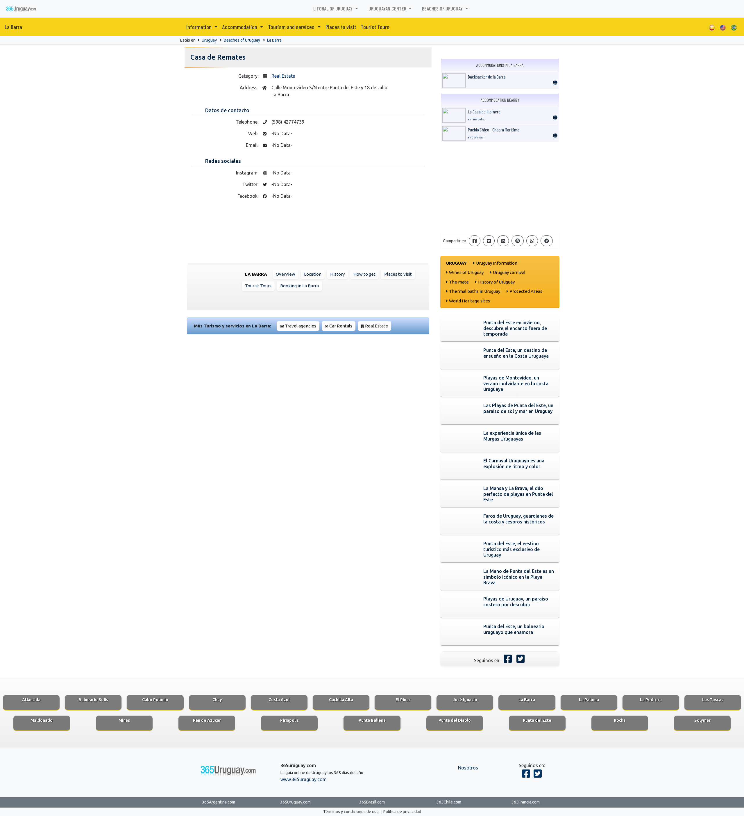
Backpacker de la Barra (487, 76)
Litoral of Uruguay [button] (333, 8)
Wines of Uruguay (466, 272)
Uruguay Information (496, 263)
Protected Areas (525, 291)
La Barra (13, 26)
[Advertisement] (499, 187)
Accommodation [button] (240, 26)
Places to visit (341, 26)
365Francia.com (526, 802)
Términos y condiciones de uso (351, 811)
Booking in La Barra (299, 285)
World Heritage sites (469, 300)
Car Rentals (340, 325)
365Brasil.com (372, 802)
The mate (459, 281)
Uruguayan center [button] (388, 8)
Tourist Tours (375, 26)
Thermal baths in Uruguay (474, 291)
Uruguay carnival (509, 272)
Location (312, 274)
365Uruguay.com (295, 802)
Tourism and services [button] (292, 26)
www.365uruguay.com (303, 779)
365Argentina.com (218, 802)
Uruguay (209, 40)
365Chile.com (449, 802)
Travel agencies (300, 325)
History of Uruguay (496, 281)
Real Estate (283, 76)
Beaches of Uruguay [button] (443, 8)
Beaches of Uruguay (242, 40)
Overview (285, 274)
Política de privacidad (402, 811)
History (337, 274)
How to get (364, 274)
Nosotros (468, 767)
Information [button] (199, 26)
